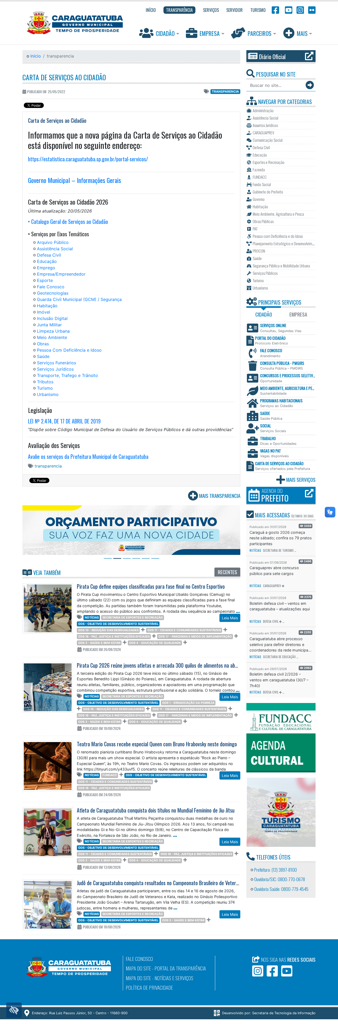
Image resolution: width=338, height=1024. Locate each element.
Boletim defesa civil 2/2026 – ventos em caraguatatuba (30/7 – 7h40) (279, 680)
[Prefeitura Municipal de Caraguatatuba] (74, 22)
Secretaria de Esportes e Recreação (132, 617)
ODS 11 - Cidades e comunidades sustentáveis (184, 630)
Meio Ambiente (52, 337)
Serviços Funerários (56, 362)
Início (35, 56)
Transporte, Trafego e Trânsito (67, 375)
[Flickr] (311, 9)
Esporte (45, 280)
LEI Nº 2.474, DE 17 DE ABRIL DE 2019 (64, 421)
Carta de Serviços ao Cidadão (64, 77)
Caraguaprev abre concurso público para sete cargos (274, 570)
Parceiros (259, 33)
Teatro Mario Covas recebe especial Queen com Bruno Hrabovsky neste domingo (157, 744)
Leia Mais (230, 618)
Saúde (43, 356)
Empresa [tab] (298, 314)
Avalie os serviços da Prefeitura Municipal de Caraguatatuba (88, 456)
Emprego (46, 267)
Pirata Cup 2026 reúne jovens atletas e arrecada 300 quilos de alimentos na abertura (162, 665)
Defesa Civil (49, 255)
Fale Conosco (50, 286)
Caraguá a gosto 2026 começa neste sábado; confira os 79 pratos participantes (281, 538)
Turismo (45, 388)
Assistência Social (55, 248)
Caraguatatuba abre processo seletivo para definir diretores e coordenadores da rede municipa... (280, 644)
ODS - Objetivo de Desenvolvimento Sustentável (118, 624)
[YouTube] (287, 9)
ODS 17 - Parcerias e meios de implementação (195, 636)
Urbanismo (48, 394)
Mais (302, 33)
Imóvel (43, 312)
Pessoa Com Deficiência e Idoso (69, 350)
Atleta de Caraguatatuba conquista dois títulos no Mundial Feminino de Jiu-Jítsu (155, 810)
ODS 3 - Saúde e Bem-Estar (99, 643)
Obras (43, 343)
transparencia (225, 91)
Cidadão (165, 33)
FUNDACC (109, 775)
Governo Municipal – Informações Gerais (74, 180)
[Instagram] (300, 9)
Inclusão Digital (52, 318)
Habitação (47, 305)
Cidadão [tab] (263, 314)
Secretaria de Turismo (278, 550)
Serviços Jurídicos (55, 369)
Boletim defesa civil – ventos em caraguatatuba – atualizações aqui (280, 606)
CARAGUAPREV (272, 586)
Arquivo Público (53, 242)
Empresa (209, 33)
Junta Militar (49, 324)
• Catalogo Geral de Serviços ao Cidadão (68, 221)
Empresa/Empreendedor (61, 274)
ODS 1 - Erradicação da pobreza (188, 703)
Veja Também (46, 573)
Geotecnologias (52, 293)
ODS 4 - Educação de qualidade (155, 643)
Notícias (92, 617)
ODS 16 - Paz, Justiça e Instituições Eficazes (114, 636)
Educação (47, 261)
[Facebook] (275, 9)
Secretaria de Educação (279, 657)
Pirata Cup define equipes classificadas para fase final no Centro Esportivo (151, 586)
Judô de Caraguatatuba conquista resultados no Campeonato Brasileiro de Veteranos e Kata (168, 883)
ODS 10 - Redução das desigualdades (108, 630)
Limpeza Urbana (53, 331)
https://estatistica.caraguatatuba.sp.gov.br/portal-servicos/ (88, 159)
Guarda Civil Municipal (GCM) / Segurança (79, 299)
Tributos (45, 381)
